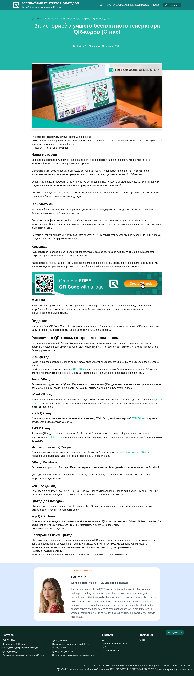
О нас (142, 640)
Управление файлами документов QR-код (23, 655)
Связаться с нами (110, 650)
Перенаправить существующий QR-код (71, 644)
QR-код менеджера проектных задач (20, 647)
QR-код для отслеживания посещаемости (73, 655)
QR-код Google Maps (62, 651)
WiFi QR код (139, 418)
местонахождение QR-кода (134, 452)
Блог (156, 4)
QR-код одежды (10, 651)
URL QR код (80, 369)
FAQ (104, 647)
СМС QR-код (56, 437)
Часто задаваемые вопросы (127, 4)
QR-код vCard (59, 647)
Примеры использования (114, 643)
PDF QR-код (8, 640)
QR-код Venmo (59, 640)
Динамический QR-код (13, 644)
